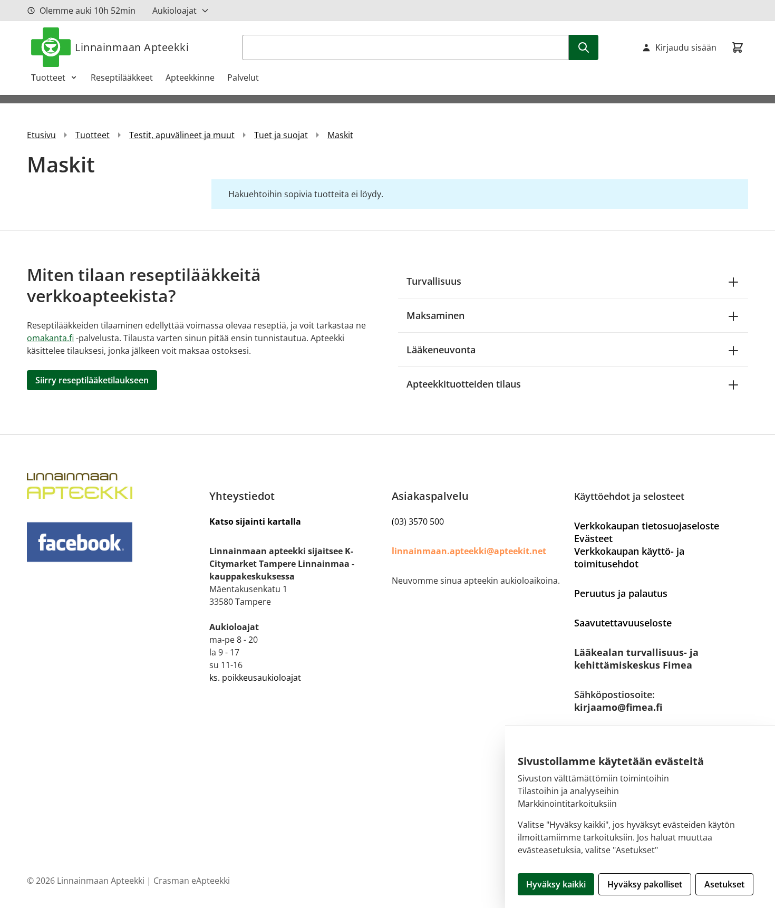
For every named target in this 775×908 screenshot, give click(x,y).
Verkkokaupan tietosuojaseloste (646, 525)
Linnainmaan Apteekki (132, 47)
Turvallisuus (433, 281)
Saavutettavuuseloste (623, 622)
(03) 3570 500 (418, 521)
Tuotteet (48, 77)
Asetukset (724, 884)
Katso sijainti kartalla (255, 521)
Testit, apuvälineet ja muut (182, 135)
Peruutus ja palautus (620, 593)
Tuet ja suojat (281, 135)
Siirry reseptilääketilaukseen (92, 380)
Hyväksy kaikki (556, 884)
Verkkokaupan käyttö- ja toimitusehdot (629, 557)
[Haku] (583, 47)
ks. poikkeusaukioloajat (255, 677)
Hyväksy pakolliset (644, 884)
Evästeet (593, 538)
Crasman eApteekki (191, 880)
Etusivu (41, 135)
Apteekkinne (190, 77)
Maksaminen (435, 315)
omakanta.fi (50, 338)
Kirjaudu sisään (685, 47)
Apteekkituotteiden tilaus (463, 384)
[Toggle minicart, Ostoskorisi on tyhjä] (737, 47)
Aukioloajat (174, 10)
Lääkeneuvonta (441, 349)
